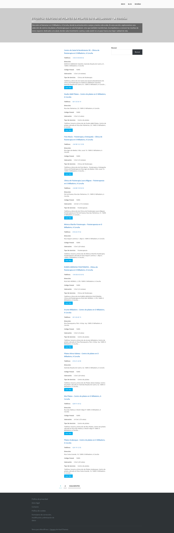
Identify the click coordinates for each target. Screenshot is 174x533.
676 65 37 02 (77, 232)
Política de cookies (39, 511)
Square (53, 529)
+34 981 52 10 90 (78, 144)
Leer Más (68, 87)
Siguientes (74, 486)
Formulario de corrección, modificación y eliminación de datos (43, 518)
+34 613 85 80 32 (78, 58)
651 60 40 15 (77, 317)
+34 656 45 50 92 (78, 274)
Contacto (35, 507)
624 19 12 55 (77, 447)
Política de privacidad (40, 499)
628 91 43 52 (77, 404)
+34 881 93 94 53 (78, 188)
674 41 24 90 (77, 361)
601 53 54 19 (77, 102)
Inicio (123, 4)
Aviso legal (36, 503)
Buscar (114, 48)
